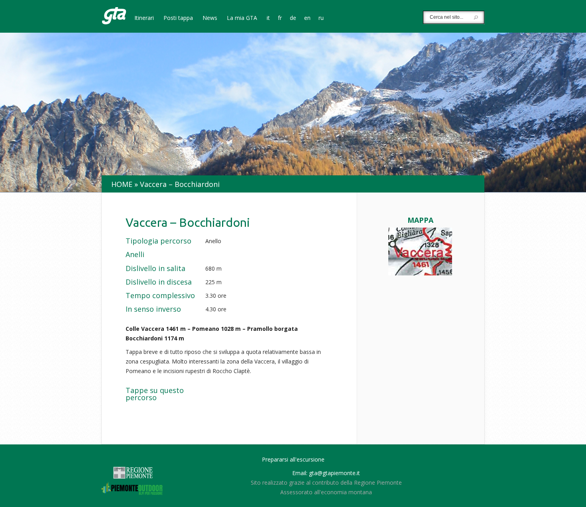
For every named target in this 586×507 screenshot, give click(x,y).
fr (280, 18)
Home (121, 184)
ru (321, 18)
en (307, 18)
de (293, 18)
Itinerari (144, 18)
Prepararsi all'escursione (293, 459)
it (268, 18)
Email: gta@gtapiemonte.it (326, 473)
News (210, 18)
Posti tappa (178, 18)
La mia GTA (242, 18)
